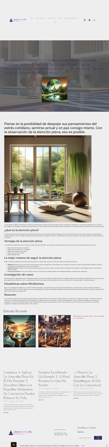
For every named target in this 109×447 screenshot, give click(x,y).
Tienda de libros (40, 18)
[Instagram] (94, 20)
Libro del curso (51, 18)
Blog (54, 22)
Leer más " (6, 412)
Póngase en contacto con (71, 18)
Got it (83, 445)
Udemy (60, 18)
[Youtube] (89, 20)
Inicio (31, 18)
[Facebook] (84, 20)
